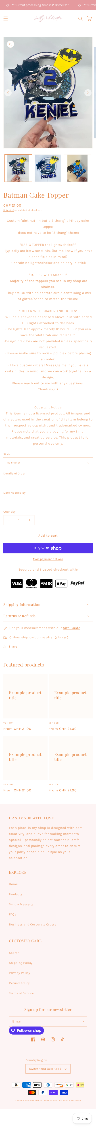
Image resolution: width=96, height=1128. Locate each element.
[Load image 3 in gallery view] (77, 168)
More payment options (48, 559)
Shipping (8, 210)
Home (13, 884)
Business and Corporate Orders (32, 924)
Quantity (9, 511)
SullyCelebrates (32, 1100)
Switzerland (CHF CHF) (45, 1068)
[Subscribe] (82, 1021)
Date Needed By (14, 492)
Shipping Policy (21, 963)
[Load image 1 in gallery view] (18, 168)
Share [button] (12, 646)
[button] (5, 18)
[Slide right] (88, 92)
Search (14, 953)
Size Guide (71, 628)
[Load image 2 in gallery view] (48, 168)
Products (16, 894)
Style (6, 454)
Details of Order (14, 473)
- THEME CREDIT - (50, 1100)
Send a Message (21, 904)
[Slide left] (8, 92)
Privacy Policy (19, 973)
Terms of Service (21, 993)
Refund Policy (19, 983)
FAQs (12, 914)
